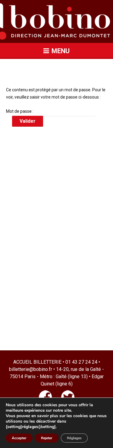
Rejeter (46, 438)
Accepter (19, 438)
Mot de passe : (20, 111)
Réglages (74, 438)
